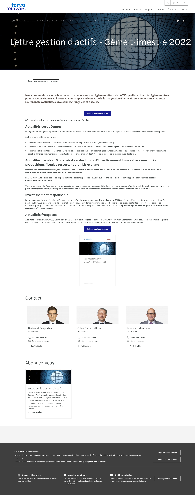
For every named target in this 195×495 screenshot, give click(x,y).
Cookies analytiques (77, 475)
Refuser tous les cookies (167, 459)
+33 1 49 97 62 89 (88, 337)
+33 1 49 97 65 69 (39, 337)
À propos (172, 9)
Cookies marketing (123, 475)
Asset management (41, 81)
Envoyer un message (40, 341)
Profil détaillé (36, 346)
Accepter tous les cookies (166, 452)
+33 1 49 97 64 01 (137, 337)
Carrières (160, 9)
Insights (148, 9)
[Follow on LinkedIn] (99, 432)
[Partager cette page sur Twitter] (183, 21)
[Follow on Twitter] (104, 432)
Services (138, 9)
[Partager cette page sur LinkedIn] (178, 21)
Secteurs (126, 9)
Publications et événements (29, 21)
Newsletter (54, 81)
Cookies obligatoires (31, 475)
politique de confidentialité (94, 461)
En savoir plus (36, 412)
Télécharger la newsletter (97, 113)
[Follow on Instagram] (110, 432)
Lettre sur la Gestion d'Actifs (64, 21)
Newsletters (46, 21)
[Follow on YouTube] (115, 432)
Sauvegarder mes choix (167, 478)
